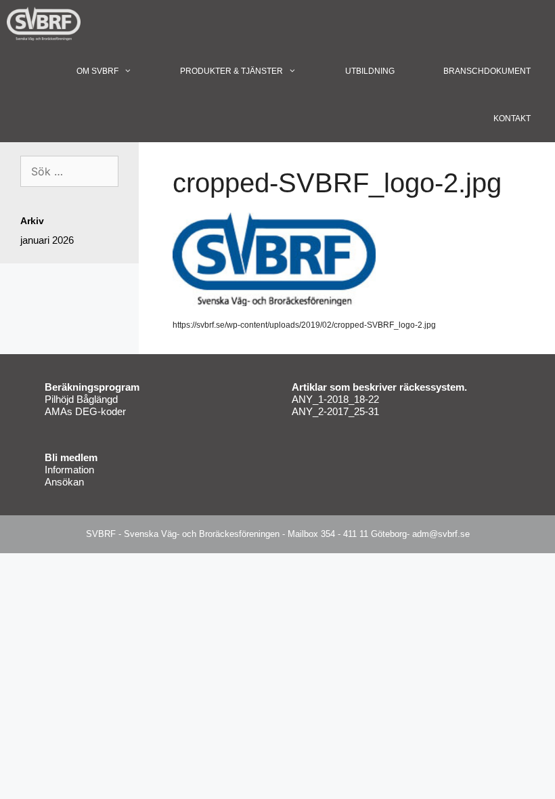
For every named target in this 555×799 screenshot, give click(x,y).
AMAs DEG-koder (85, 411)
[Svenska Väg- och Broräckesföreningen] (47, 23)
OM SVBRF (97, 71)
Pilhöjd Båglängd (81, 399)
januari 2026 (47, 240)
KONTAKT (512, 118)
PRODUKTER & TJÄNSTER (231, 71)
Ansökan (64, 482)
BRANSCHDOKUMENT (487, 71)
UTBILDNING (370, 71)
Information (69, 469)
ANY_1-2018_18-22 (335, 399)
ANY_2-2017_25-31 (335, 411)
